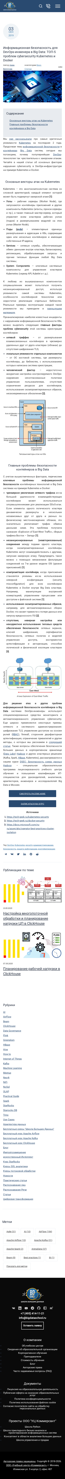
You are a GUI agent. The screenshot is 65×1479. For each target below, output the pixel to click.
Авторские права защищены (19, 1461)
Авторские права (32, 1367)
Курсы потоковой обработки (19, 1171)
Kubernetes (25, 142)
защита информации (27, 849)
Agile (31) (11, 1231)
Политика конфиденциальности (32, 1398)
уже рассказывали (20, 139)
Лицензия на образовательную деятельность (32, 1389)
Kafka (6, 1063)
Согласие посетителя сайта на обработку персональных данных (26, 1407)
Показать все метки (16, 1266)
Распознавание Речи (15, 1189)
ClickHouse (9, 1026)
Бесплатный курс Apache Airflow (21, 1133)
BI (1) (51, 1257)
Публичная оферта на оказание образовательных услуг (31, 1394)
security (29, 845)
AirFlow (7, 1016)
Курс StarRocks (11, 1161)
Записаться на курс (32, 803)
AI (4, 1012)
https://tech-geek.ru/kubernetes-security (28, 817)
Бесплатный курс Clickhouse (19, 1143)
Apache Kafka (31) (43, 1240)
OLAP (6, 1091)
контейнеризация (46, 849)
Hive (5, 1049)
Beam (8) (10, 1257)
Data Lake (9, 753)
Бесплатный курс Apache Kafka (20, 1138)
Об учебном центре (32, 1345)
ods (20, 229)
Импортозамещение (14, 1152)
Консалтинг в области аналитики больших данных (32, 1436)
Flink (5, 1035)
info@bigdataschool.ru (32, 1317)
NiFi (5, 1082)
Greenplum (9, 1040)
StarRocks (8, 1105)
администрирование (43, 845)
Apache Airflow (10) (16, 1240)
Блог (39, 65)
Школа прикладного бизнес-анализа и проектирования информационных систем (30, 1431)
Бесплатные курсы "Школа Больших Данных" (28, 1129)
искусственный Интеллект (18, 1157)
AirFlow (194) (45, 1231)
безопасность (9, 849)
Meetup (7, 1072)
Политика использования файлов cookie (32, 1402)
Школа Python (32, 1426)
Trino (6, 1115)
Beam (6, 1021)
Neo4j (6, 1077)
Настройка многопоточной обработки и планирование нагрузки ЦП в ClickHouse (25, 918)
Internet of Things (12, 1058)
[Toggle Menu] (57, 6)
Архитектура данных (14, 1124)
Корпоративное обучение (32, 1353)
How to (7, 1054)
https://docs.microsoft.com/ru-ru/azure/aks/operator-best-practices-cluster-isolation (30, 828)
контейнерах (10, 150)
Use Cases (9, 1119)
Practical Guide (11, 1096)
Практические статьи (15, 1180)
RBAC (15, 734)
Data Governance (12, 1030)
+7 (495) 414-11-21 (32, 1313)
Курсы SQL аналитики (15, 1166)
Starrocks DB (10, 1110)
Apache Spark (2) (14, 1249)
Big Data (26, 150)
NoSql (6, 1087)
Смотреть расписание (32, 793)
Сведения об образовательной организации (32, 1349)
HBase (21, 757)
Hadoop (21, 753)
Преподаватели (32, 1356)
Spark (6, 1101)
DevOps (57, 154)
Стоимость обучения (32, 1360)
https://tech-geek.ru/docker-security (25, 820)
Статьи (28, 68)
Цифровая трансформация (18, 1199)
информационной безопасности (41, 146)
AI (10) (27, 1231)
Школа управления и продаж (32, 1440)
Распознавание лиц (14, 1185)
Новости (8, 1175)
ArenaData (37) (39, 1249)
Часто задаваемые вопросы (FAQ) (32, 1371)
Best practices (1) (32, 1257)
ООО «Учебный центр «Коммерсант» (26, 1465)
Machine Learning (12, 1068)
